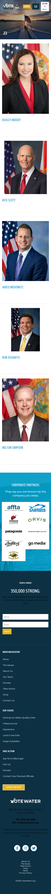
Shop (5, 694)
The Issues (8, 665)
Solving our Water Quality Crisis (19, 717)
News (6, 659)
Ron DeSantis (11, 357)
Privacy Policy (25, 873)
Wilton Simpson (12, 447)
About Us (8, 671)
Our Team (8, 677)
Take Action (9, 688)
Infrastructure (10, 723)
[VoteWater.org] (8, 6)
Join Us (6, 764)
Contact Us (9, 700)
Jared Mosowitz (12, 287)
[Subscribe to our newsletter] (35, 7)
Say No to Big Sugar (13, 758)
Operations (8, 729)
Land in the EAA (11, 735)
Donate (26, 6)
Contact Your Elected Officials (18, 776)
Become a (45, 5)
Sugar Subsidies (11, 741)
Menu (17, 7)
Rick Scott (9, 200)
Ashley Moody (11, 120)
